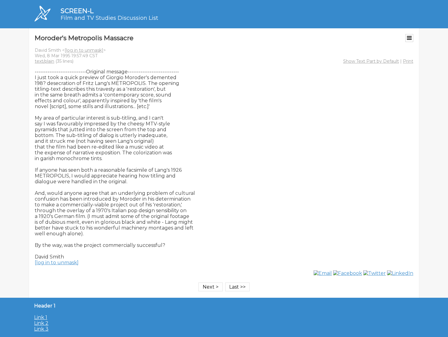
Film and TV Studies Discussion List (109, 18)
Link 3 (41, 329)
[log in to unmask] (84, 50)
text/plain (44, 61)
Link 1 (40, 317)
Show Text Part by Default (371, 61)
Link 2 (41, 323)
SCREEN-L (77, 11)
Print (408, 61)
